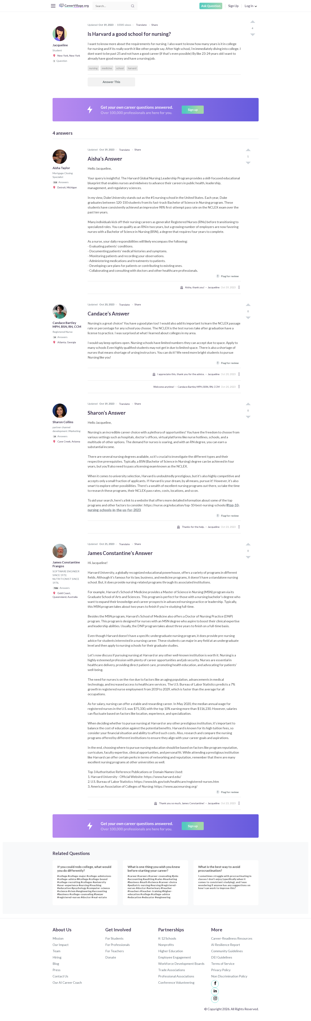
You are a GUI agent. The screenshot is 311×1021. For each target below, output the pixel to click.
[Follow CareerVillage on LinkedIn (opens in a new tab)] (215, 991)
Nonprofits (166, 945)
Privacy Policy (221, 970)
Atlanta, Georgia (66, 342)
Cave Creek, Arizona (68, 441)
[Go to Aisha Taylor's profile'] (61, 157)
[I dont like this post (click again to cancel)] (252, 34)
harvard (132, 68)
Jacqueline (214, 287)
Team (56, 951)
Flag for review (228, 276)
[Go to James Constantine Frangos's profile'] (61, 552)
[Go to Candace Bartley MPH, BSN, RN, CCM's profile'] (61, 312)
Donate (110, 957)
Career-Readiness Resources (231, 938)
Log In (249, 6)
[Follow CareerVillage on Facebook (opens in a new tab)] (215, 984)
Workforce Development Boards (181, 964)
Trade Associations (171, 970)
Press (56, 970)
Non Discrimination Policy (229, 976)
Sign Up (233, 6)
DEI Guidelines (221, 957)
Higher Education (170, 951)
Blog (56, 964)
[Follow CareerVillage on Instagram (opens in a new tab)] (215, 999)
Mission (58, 938)
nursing (93, 68)
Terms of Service (223, 964)
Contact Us (60, 976)
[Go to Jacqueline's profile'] (61, 35)
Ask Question (210, 6)
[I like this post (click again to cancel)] (252, 22)
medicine (107, 68)
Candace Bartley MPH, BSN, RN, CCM (199, 386)
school (120, 68)
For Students (114, 938)
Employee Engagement (174, 957)
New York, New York (68, 55)
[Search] (132, 6)
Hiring (57, 957)
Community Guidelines (227, 951)
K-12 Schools (167, 938)
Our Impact (61, 945)
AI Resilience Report (225, 945)
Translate (141, 24)
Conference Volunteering (176, 982)
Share (154, 24)
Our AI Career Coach (67, 982)
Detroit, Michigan (66, 187)
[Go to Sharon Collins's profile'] (61, 412)
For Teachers (114, 951)
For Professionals (117, 945)
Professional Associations (176, 976)
